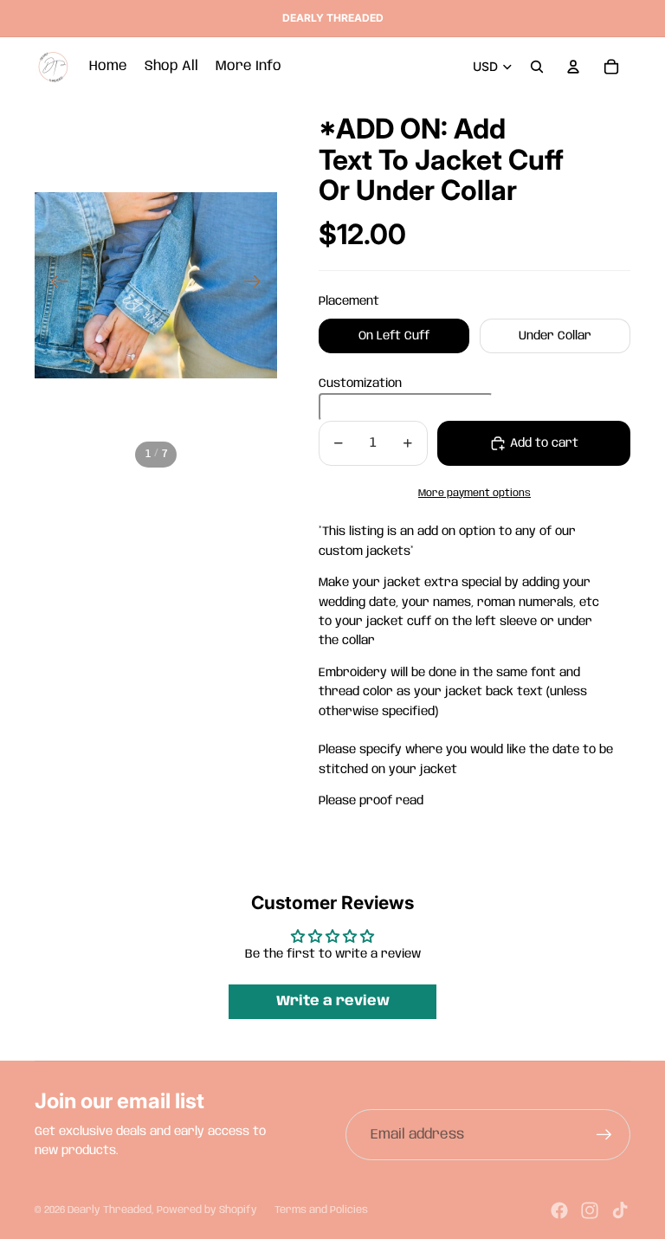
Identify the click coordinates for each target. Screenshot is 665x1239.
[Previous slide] (54, 285)
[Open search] (537, 67)
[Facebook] (559, 1210)
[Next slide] (257, 285)
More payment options (474, 493)
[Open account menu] (573, 67)
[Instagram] (589, 1210)
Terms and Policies (321, 1210)
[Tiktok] (620, 1210)
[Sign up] (604, 1135)
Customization (360, 384)
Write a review (333, 1001)
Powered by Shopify (207, 1210)
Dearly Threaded (110, 1210)
